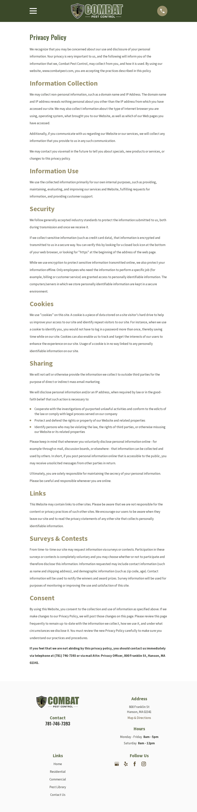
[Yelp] (126, 764)
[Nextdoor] (152, 764)
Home (57, 764)
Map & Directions (139, 718)
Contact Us (57, 795)
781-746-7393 (57, 723)
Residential (58, 771)
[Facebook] (134, 764)
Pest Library (57, 787)
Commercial (57, 779)
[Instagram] (143, 764)
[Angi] (161, 764)
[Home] (97, 11)
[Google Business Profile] (116, 764)
